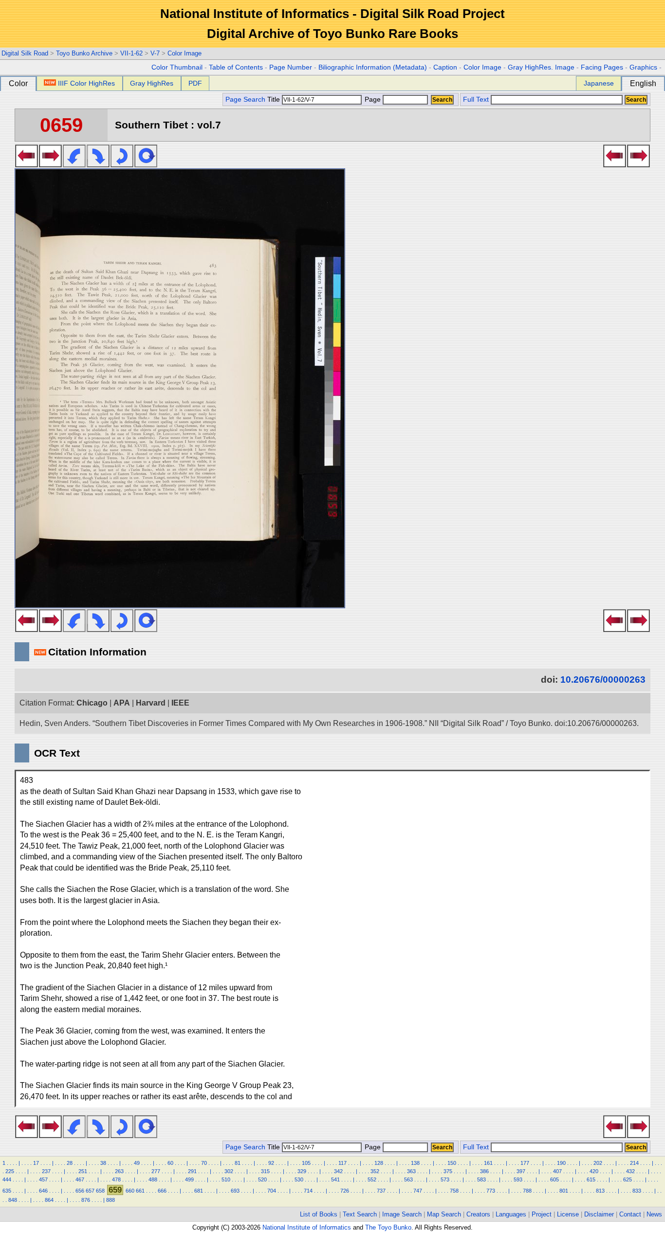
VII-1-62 (131, 53)
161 (488, 1163)
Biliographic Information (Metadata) (372, 67)
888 (110, 1200)
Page (373, 99)
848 (12, 1200)
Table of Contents (236, 67)
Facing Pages (602, 67)
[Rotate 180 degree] (122, 164)
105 (306, 1163)
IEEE (180, 703)
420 (594, 1171)
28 (70, 1163)
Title (274, 99)
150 (451, 1163)
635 (6, 1191)
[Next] (50, 164)
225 (9, 1171)
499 (189, 1179)
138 (415, 1163)
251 (82, 1171)
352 (374, 1171)
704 (271, 1191)
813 (600, 1191)
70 (204, 1163)
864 (49, 1200)
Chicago (92, 703)
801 (563, 1191)
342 (338, 1171)
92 (271, 1163)
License (568, 1214)
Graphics (643, 67)
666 (162, 1191)
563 (408, 1179)
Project (542, 1214)
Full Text (476, 99)
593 (518, 1179)
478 (116, 1179)
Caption (445, 67)
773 (490, 1191)
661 (140, 1191)
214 (634, 1163)
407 (557, 1171)
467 (79, 1179)
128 (378, 1163)
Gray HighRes (151, 83)
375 (447, 1171)
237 (46, 1171)
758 (454, 1191)
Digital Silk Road (24, 53)
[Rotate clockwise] (98, 164)
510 (226, 1179)
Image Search (402, 1214)
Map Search (444, 1214)
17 (36, 1163)
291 (192, 1171)
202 (597, 1163)
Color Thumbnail (177, 67)
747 (417, 1191)
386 (484, 1171)
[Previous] (26, 164)
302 (228, 1171)
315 (265, 1171)
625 (627, 1179)
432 (630, 1171)
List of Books (318, 1214)
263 (119, 1171)
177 (524, 1163)
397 (521, 1171)
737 (381, 1191)
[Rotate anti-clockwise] (74, 164)
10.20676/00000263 (603, 679)
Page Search (245, 99)
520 (262, 1179)
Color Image (184, 53)
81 (237, 1163)
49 (137, 1163)
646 (43, 1191)
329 (301, 1171)
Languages (511, 1214)
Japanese (599, 83)
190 (561, 1163)
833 (636, 1191)
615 (591, 1179)
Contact (630, 1214)
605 (554, 1179)
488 (152, 1179)
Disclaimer (599, 1214)
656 (79, 1191)
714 (308, 1191)
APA (121, 703)
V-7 (155, 53)
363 (411, 1171)
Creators (478, 1214)
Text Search (360, 1214)
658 (100, 1191)
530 (299, 1179)
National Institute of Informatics (306, 1227)
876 (85, 1200)
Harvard (151, 703)
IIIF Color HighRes (86, 83)
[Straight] (145, 164)
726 (344, 1191)
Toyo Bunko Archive (84, 53)
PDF (195, 83)
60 (170, 1163)
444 (6, 1179)
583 (481, 1179)
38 (103, 1163)
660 (130, 1191)
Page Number (290, 67)
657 (90, 1191)
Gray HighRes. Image (541, 67)
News (654, 1214)
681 (198, 1191)
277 (155, 1171)
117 (342, 1163)
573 (445, 1179)
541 (335, 1179)
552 (372, 1179)
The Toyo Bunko (388, 1227)
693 (235, 1191)
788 (527, 1191)
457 (43, 1179)
